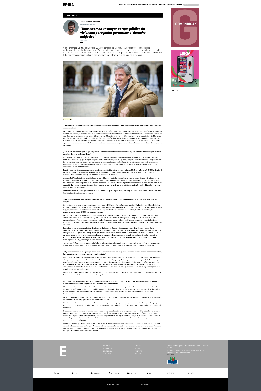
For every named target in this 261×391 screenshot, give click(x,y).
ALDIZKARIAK (171, 5)
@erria (57, 373)
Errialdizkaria (96, 373)
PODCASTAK (138, 351)
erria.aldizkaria (114, 373)
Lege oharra (170, 355)
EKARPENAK (170, 373)
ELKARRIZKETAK (132, 5)
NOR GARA (138, 354)
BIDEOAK (179, 5)
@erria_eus (132, 373)
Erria (75, 373)
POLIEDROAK (153, 5)
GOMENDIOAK (162, 5)
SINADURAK (122, 5)
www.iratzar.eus (113, 384)
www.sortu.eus (145, 384)
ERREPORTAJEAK (143, 5)
